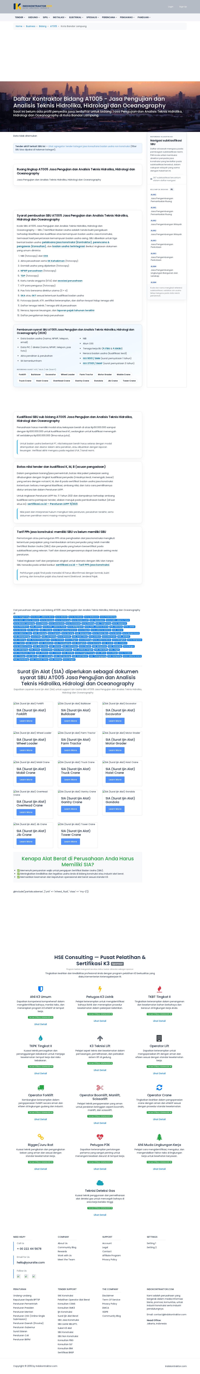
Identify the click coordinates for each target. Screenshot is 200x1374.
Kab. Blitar (100, 653)
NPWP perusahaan (32, 270)
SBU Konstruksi (65, 1332)
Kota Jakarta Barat (102, 640)
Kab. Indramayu (70, 646)
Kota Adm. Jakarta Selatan (26, 620)
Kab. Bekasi (36, 626)
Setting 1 (151, 1243)
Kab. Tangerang (103, 623)
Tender (19, 17)
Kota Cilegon (71, 640)
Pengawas (126, 17)
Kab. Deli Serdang (62, 656)
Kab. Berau (32, 656)
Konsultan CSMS (66, 1303)
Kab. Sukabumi (46, 643)
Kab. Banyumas (99, 646)
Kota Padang (88, 623)
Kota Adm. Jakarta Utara (96, 626)
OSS (45, 255)
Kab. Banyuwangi (21, 636)
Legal (105, 1247)
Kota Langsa (69, 659)
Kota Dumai (46, 649)
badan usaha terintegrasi (68, 246)
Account (107, 1243)
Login (170, 6)
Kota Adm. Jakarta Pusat (54, 626)
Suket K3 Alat (65, 1328)
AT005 (53, 26)
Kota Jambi (129, 626)
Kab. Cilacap (46, 630)
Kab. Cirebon (121, 643)
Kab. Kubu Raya (41, 646)
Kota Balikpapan (75, 626)
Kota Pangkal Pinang (84, 653)
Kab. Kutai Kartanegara (38, 640)
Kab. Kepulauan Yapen (24, 653)
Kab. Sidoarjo (116, 626)
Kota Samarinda (56, 623)
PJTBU (106, 348)
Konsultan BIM (65, 1348)
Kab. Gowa (35, 649)
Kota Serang (67, 633)
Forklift (22, 374)
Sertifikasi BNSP (66, 1352)
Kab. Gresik (107, 643)
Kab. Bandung (40, 633)
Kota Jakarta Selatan (101, 630)
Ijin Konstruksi (65, 1311)
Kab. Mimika (67, 653)
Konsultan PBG (65, 1340)
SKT (34, 295)
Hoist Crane (42, 380)
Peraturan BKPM (21, 1339)
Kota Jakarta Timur (23, 633)
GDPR (105, 1311)
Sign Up (183, 6)
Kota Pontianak (73, 623)
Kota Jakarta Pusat (23, 646)
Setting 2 (152, 1247)
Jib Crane (113, 380)
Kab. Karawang (49, 636)
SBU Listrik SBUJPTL (67, 1324)
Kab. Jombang (45, 656)
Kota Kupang (54, 633)
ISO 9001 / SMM (91, 358)
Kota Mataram (109, 636)
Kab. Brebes (42, 653)
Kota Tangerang (21, 617)
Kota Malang (85, 640)
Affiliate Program (111, 1255)
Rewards (62, 1251)
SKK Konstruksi (65, 1295)
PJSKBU (117, 348)
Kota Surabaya (76, 617)
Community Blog (67, 1247)
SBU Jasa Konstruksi (68, 1320)
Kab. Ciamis (55, 653)
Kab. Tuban (19, 643)
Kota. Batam (85, 646)
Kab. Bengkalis (79, 643)
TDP (23, 275)
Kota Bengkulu (119, 640)
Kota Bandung (47, 620)
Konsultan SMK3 (66, 1307)
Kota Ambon (94, 636)
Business (30, 26)
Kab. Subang (19, 640)
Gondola (98, 380)
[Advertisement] (100, 57)
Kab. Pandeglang (63, 643)
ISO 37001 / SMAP (92, 363)
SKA (23, 295)
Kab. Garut (117, 630)
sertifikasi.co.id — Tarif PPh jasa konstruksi (82, 564)
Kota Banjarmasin (131, 633)
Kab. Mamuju (55, 659)
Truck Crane (25, 380)
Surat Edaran (20, 1331)
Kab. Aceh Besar (80, 656)
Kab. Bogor (33, 630)
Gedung (33, 17)
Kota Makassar (91, 617)
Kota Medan (61, 617)
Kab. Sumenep (115, 646)
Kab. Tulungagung (97, 656)
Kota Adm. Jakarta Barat (42, 617)
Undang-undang (22, 1295)
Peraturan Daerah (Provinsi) (28, 1323)
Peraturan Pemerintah (25, 1303)
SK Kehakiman (56, 260)
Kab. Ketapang (21, 649)
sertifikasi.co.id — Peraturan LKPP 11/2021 (53, 504)
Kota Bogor (129, 646)
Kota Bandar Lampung (24, 623)
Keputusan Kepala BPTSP (26, 1299)
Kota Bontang (94, 643)
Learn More (26, 720)
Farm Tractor (86, 374)
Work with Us (65, 1255)
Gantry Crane (82, 380)
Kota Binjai (112, 653)
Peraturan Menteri (23, 1311)
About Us (63, 1243)
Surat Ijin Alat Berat (68, 1315)
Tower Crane (129, 380)
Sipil (45, 17)
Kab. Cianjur (19, 656)
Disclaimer (108, 1295)
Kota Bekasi (41, 623)
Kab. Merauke (101, 649)
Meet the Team (66, 1259)
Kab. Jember (124, 636)
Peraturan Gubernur (24, 1327)
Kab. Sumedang (21, 659)
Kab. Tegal (114, 649)
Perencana (108, 17)
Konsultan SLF (65, 1344)
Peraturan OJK (21, 1335)
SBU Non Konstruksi (68, 1336)
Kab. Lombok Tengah (83, 649)
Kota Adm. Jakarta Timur (117, 620)
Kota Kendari (20, 630)
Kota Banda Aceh (80, 620)
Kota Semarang (63, 620)
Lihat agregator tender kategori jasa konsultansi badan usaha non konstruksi (89, 146)
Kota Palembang (108, 617)
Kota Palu (35, 636)
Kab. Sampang (114, 656)
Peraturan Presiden (23, 1307)
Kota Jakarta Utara (132, 656)
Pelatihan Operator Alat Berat (74, 1299)
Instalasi (59, 17)
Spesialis (92, 17)
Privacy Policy (109, 1259)
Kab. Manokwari (97, 620)
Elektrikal (75, 17)
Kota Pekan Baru (100, 633)
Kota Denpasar (135, 640)
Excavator (51, 374)
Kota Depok (83, 630)
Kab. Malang (32, 643)
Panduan (143, 17)
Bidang (42, 26)
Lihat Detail (40, 1024)
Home (19, 26)
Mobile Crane (123, 374)
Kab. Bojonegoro (83, 633)
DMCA (105, 1307)
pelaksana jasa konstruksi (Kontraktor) (67, 242)
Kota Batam (115, 633)
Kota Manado (64, 636)
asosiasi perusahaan (70, 280)
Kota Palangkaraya (63, 649)
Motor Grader (105, 374)
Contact (107, 1251)
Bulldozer (36, 374)
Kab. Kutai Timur (79, 636)
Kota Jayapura (119, 623)
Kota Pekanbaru (21, 626)
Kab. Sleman (55, 646)
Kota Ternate (57, 640)
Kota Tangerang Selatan (65, 630)
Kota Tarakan (125, 653)
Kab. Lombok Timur (39, 659)
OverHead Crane (61, 380)
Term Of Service (111, 1299)
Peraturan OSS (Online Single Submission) (29, 1317)
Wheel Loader (68, 374)
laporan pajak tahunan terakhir (76, 310)
